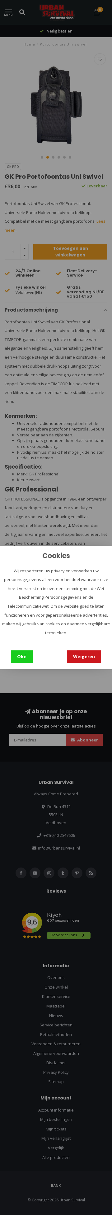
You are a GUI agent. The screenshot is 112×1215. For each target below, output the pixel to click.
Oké (21, 656)
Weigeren (84, 656)
